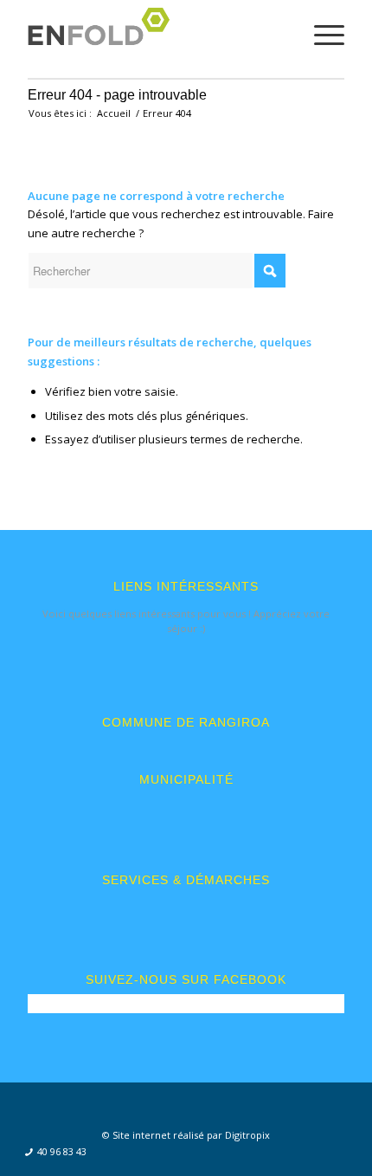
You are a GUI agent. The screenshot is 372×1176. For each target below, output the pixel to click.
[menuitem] (51, 1152)
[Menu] (320, 34)
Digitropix (247, 1134)
